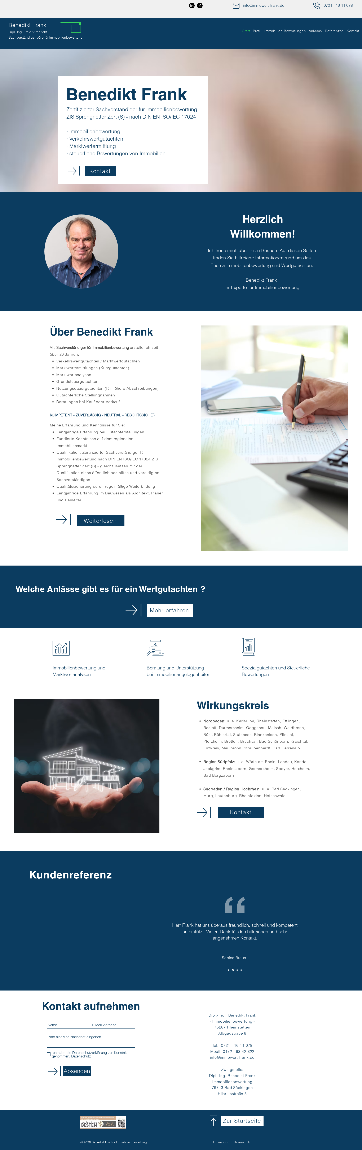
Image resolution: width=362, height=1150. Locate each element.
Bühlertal (222, 734)
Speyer (282, 768)
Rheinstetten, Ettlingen (278, 721)
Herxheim (300, 768)
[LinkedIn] (192, 5)
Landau (285, 761)
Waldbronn (294, 727)
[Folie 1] (228, 970)
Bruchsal (248, 741)
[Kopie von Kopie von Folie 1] (237, 970)
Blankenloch (265, 734)
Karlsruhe (245, 721)
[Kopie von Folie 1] (233, 970)
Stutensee (242, 734)
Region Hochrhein (243, 789)
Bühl (207, 734)
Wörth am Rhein (261, 761)
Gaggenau (256, 727)
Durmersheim (231, 727)
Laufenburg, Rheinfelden (238, 795)
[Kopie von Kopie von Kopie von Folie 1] (241, 970)
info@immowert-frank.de (263, 5)
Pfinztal (286, 734)
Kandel (300, 761)
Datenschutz (242, 1142)
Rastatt (209, 727)
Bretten (231, 741)
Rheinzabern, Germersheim (248, 768)
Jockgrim (211, 768)
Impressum (220, 1142)
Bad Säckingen (286, 789)
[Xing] (200, 5)
